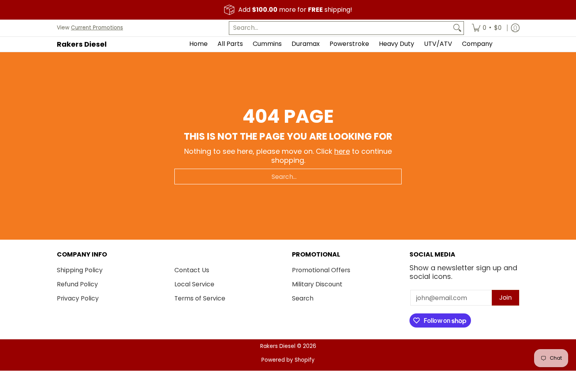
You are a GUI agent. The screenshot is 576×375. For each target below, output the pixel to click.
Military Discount (317, 284)
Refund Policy (77, 284)
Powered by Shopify (288, 360)
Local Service (194, 284)
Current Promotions (97, 27)
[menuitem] (486, 28)
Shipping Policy (80, 270)
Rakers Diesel (82, 44)
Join (505, 297)
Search (302, 298)
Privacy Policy (78, 298)
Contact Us (191, 270)
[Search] (457, 28)
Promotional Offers (321, 270)
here (342, 151)
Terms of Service (199, 298)
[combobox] (340, 28)
